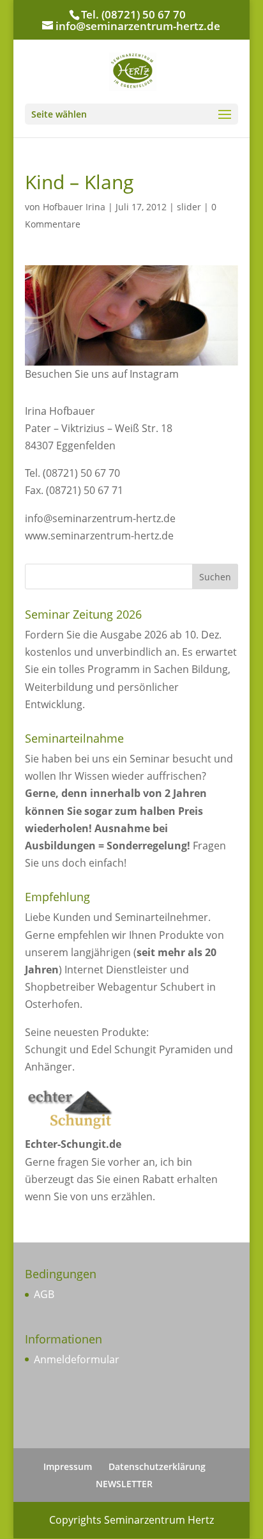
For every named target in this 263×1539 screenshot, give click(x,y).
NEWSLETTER (124, 1484)
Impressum (67, 1466)
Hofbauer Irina (74, 207)
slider (189, 207)
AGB (44, 1294)
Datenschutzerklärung (157, 1466)
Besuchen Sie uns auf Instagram (102, 374)
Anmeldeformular (76, 1359)
